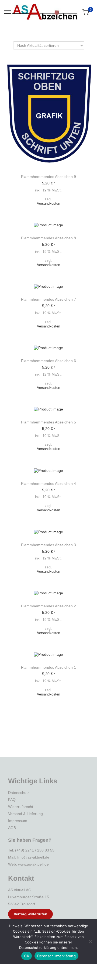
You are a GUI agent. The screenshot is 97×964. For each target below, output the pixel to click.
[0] (85, 12)
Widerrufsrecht (20, 806)
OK (26, 956)
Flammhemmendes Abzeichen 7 (48, 299)
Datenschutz (18, 792)
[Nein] (90, 941)
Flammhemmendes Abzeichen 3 (48, 545)
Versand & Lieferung (25, 813)
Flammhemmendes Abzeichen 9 (48, 176)
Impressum (17, 821)
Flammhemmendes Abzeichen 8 (48, 238)
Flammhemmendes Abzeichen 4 (48, 483)
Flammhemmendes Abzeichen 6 (48, 361)
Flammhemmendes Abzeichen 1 (48, 667)
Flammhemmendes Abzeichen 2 (48, 606)
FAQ (12, 799)
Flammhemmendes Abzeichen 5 (48, 422)
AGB (12, 828)
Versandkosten (48, 204)
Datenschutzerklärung (56, 956)
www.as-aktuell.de (33, 864)
